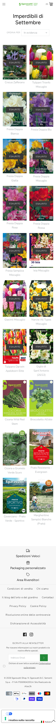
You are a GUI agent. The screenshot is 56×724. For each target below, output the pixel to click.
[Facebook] (25, 634)
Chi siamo (43, 588)
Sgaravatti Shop (19, 677)
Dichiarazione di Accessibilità (28, 623)
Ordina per (13, 32)
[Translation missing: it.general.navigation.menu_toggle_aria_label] (4, 4)
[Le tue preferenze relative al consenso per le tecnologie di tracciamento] (5, 719)
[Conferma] (44, 657)
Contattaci (48, 597)
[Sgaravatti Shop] (28, 4)
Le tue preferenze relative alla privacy (31, 714)
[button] (48, 722)
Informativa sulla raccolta (19, 720)
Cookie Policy (38, 606)
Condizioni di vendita (20, 588)
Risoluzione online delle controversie (28, 615)
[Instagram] (31, 634)
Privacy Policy (17, 606)
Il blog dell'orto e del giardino (20, 597)
